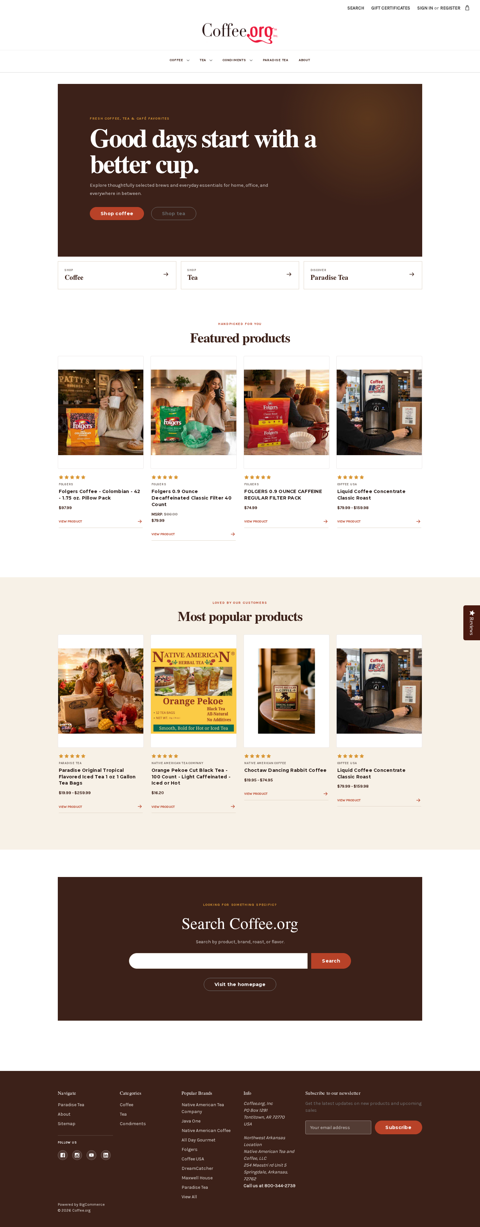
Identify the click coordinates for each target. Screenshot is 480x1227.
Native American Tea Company (203, 1108)
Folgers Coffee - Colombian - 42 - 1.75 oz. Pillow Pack (99, 495)
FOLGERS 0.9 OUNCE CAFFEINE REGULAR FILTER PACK (283, 495)
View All (189, 1197)
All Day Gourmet (199, 1140)
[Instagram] (77, 1155)
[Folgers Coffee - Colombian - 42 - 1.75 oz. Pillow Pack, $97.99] (100, 412)
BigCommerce (92, 1204)
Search (355, 8)
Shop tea (173, 213)
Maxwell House (197, 1178)
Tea (203, 60)
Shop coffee (117, 213)
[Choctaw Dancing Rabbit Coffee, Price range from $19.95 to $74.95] (286, 691)
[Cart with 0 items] (467, 8)
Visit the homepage (240, 984)
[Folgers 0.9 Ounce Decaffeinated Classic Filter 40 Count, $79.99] (193, 412)
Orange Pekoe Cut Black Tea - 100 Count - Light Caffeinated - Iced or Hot (191, 777)
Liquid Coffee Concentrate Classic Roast (371, 495)
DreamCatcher (197, 1168)
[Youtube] (91, 1155)
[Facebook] (63, 1155)
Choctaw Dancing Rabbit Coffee (285, 770)
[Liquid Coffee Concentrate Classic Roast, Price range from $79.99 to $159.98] (379, 412)
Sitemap (66, 1123)
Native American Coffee (206, 1130)
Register (450, 8)
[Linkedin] (106, 1155)
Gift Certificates (390, 8)
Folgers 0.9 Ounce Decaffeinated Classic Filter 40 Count (192, 498)
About (304, 60)
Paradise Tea (275, 60)
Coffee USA (193, 1159)
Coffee (176, 60)
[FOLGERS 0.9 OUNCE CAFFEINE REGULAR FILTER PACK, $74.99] (286, 412)
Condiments (234, 60)
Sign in (425, 8)
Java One (191, 1121)
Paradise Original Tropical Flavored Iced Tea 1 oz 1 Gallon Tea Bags (97, 777)
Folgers (190, 1149)
